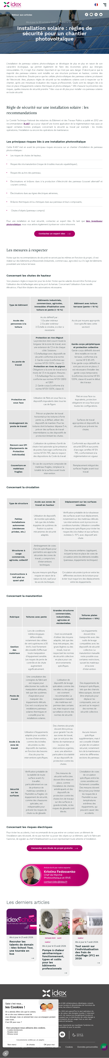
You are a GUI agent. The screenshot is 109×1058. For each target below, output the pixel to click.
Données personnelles (87, 1046)
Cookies (69, 1046)
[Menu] (104, 4)
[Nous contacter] (104, 1047)
